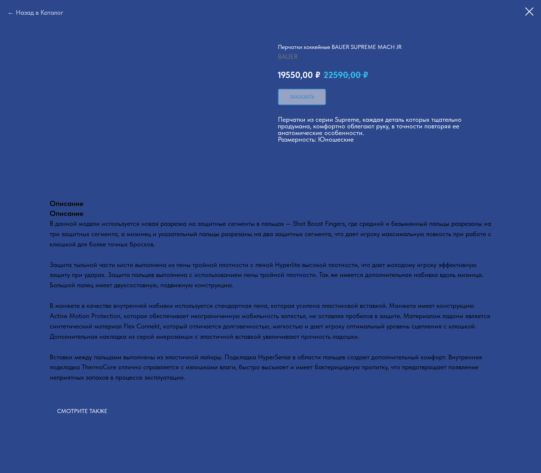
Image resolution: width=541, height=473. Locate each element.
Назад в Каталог (39, 12)
